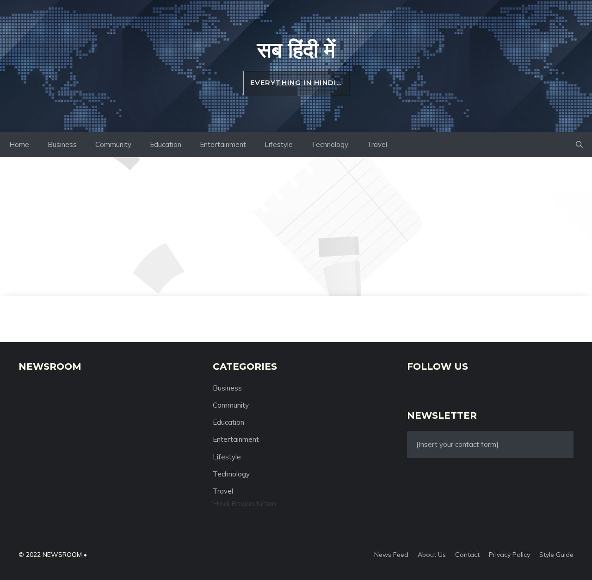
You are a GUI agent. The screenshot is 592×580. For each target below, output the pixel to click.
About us (432, 554)
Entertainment (223, 144)
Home (19, 144)
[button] (579, 144)
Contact (467, 554)
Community (113, 144)
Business (62, 144)
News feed (391, 554)
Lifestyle (279, 144)
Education (165, 144)
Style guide (556, 554)
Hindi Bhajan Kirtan (244, 503)
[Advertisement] (296, 226)
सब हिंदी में (296, 49)
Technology (329, 144)
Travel (377, 144)
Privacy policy (509, 554)
